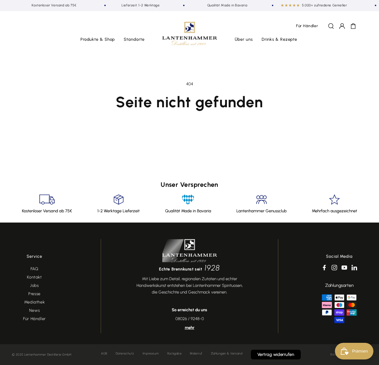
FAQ (35, 268)
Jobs (34, 285)
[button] (98, 40)
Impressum (151, 353)
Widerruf (196, 353)
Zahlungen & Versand (226, 353)
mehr (189, 327)
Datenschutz (125, 353)
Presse (34, 293)
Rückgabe (174, 353)
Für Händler (34, 318)
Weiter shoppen (189, 126)
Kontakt (34, 277)
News (34, 310)
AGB (104, 353)
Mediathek (34, 302)
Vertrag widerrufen (275, 354)
